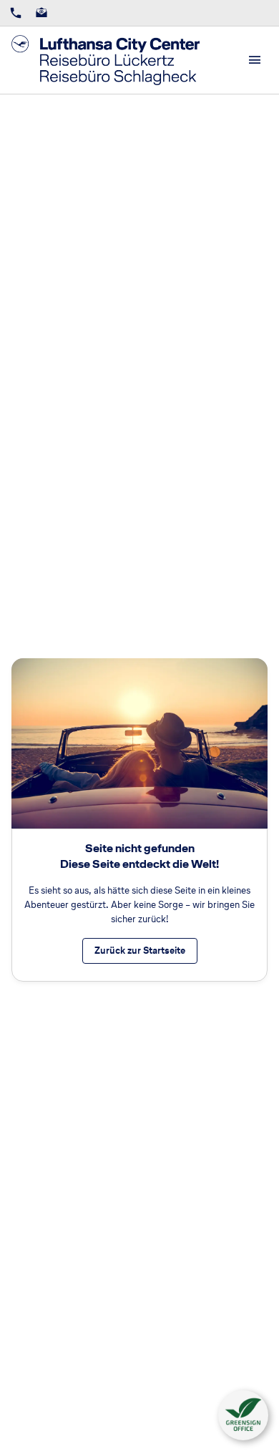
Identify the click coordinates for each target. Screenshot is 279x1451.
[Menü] (255, 60)
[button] (243, 1415)
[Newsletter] (41, 13)
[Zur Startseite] (105, 60)
